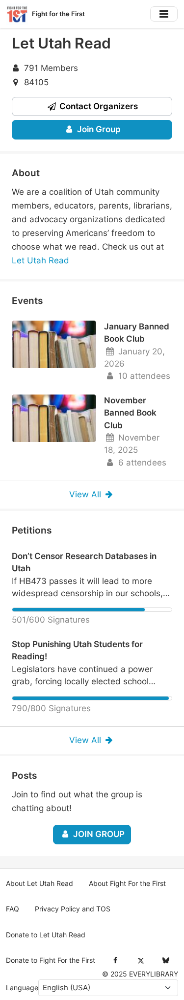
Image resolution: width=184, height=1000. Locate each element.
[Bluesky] (165, 960)
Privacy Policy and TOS (72, 909)
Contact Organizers (97, 106)
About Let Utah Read (39, 883)
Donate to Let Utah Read (45, 935)
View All (86, 494)
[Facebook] (115, 960)
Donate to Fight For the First (50, 960)
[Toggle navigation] (164, 14)
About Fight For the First (127, 883)
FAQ (12, 909)
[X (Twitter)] (140, 960)
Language (22, 988)
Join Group (98, 129)
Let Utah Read (40, 260)
